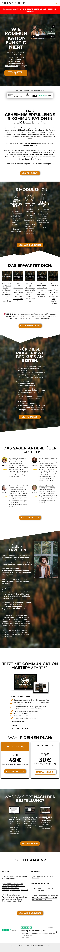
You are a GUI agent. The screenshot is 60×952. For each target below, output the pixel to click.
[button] (15, 878)
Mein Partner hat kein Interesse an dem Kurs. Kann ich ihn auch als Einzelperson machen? (45, 898)
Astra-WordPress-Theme (42, 945)
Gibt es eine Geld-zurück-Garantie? (42, 877)
